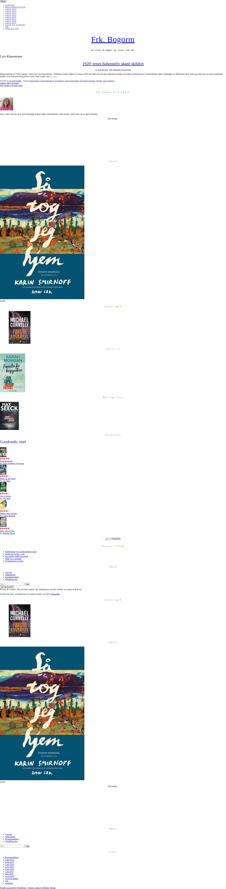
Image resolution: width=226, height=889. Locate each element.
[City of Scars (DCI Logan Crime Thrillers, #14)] (3, 491)
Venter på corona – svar (15, 554)
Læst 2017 (10, 19)
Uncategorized (15, 81)
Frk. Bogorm (113, 39)
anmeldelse (35, 81)
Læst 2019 (10, 23)
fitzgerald (59, 81)
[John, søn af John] (3, 526)
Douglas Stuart (9, 533)
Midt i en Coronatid (13, 559)
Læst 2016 (10, 17)
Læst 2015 (10, 15)
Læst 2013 (10, 11)
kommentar (126, 70)
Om (7, 27)
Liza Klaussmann (72, 81)
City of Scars (5, 496)
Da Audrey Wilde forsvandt (16, 556)
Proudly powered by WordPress (13, 888)
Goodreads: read (13, 442)
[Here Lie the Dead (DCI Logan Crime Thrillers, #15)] (3, 474)
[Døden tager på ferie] (3, 509)
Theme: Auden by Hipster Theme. (42, 888)
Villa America (108, 81)
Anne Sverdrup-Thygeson (13, 463)
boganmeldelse (47, 81)
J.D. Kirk (6, 481)
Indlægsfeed (10, 575)
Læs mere (53, 76)
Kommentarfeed (12, 577)
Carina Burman (9, 516)
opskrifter (12, 29)
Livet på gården (15, 25)
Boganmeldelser (15, 7)
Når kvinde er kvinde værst (11, 85)
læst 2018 (10, 21)
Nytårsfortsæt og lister (14, 561)
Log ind (8, 572)
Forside (10, 5)
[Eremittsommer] (3, 456)
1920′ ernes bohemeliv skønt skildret (113, 63)
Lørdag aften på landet (9, 83)
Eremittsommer (6, 461)
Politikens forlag (87, 81)
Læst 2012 (10, 9)
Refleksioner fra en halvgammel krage (21, 552)
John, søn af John (7, 531)
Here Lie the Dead (7, 479)
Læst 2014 (10, 13)
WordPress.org (11, 579)
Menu (3, 1)
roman (99, 81)
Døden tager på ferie (8, 513)
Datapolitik (55, 594)
